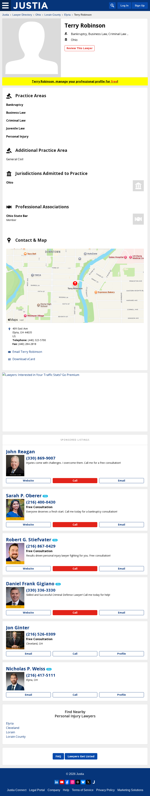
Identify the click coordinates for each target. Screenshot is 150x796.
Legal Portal (37, 790)
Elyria (67, 14)
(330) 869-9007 (40, 458)
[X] (88, 782)
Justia (5, 14)
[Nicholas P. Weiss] (15, 681)
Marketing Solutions (130, 790)
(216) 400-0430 (40, 502)
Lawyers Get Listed (81, 756)
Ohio (38, 14)
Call (75, 480)
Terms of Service (82, 790)
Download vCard (23, 359)
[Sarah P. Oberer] (15, 508)
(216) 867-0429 (40, 546)
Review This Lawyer (80, 48)
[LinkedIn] (56, 782)
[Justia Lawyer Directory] (30, 5)
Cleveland (12, 728)
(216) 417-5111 (40, 675)
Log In (125, 5)
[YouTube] (62, 782)
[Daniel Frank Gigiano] (15, 596)
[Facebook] (67, 782)
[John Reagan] (15, 464)
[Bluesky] (83, 782)
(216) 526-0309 (40, 634)
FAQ (58, 756)
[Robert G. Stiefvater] (15, 552)
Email (121, 480)
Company (54, 790)
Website (28, 480)
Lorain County (52, 14)
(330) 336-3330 (40, 590)
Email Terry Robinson (27, 352)
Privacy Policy (105, 790)
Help (66, 790)
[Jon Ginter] (15, 640)
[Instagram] (72, 782)
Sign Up (140, 5)
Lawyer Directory (22, 14)
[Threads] (78, 782)
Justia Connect (16, 790)
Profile (121, 653)
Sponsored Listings (75, 439)
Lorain (10, 732)
